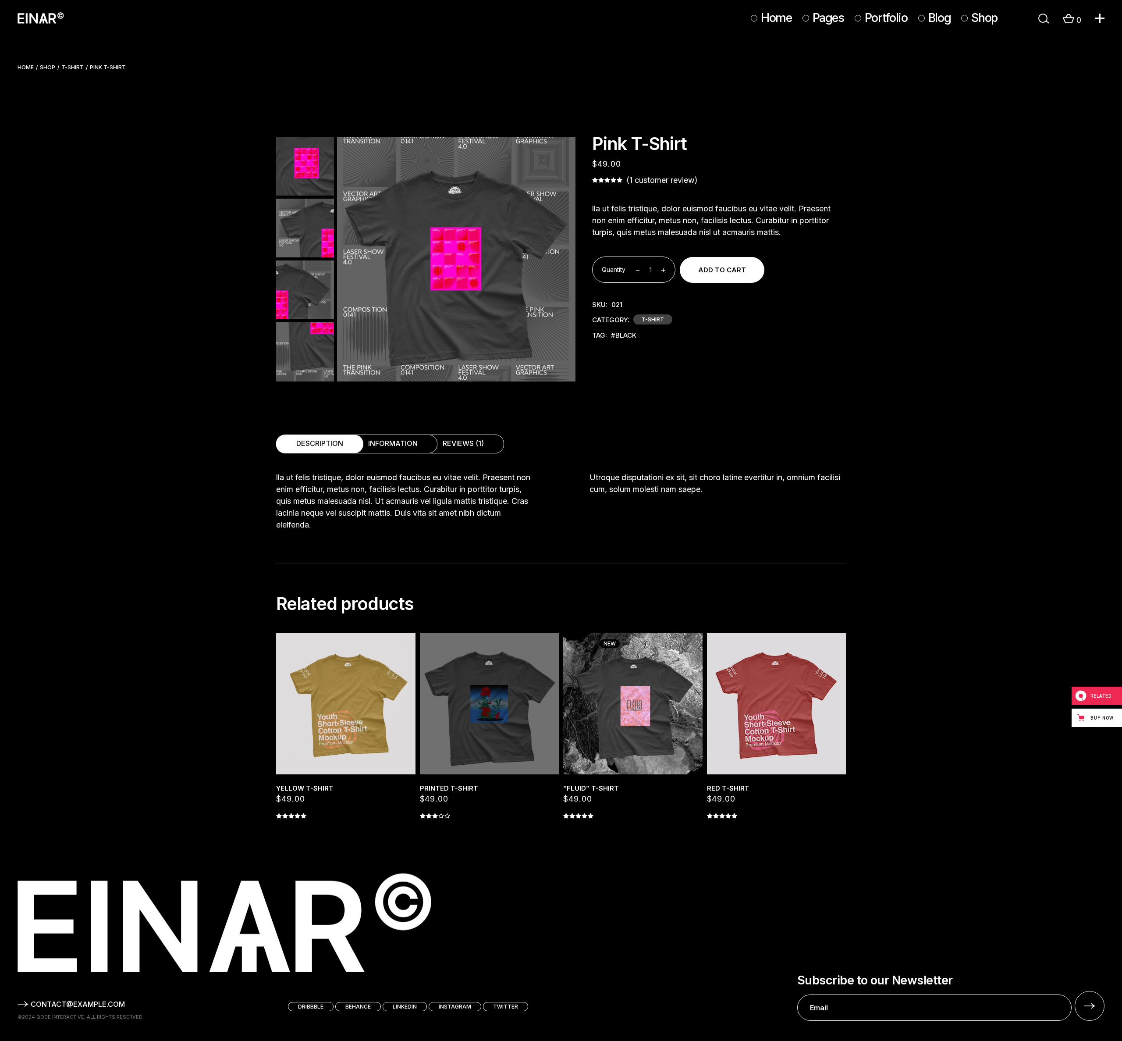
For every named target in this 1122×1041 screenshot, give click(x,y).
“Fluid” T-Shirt (591, 788)
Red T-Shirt (728, 788)
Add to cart (722, 270)
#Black (623, 335)
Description (319, 443)
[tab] (320, 444)
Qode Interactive (60, 1017)
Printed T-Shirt (449, 788)
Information (393, 443)
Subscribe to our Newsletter (874, 980)
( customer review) (662, 180)
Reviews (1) (463, 443)
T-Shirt (653, 319)
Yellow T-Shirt (305, 788)
